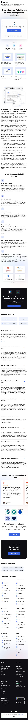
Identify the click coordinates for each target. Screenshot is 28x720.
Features (3, 674)
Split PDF (20, 593)
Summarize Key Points (7, 644)
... (20, 714)
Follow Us (4, 705)
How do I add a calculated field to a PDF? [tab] (10, 428)
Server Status (4, 669)
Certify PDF (20, 639)
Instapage (3, 693)
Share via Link (21, 614)
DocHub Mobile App (5, 685)
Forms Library (4, 673)
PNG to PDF (6, 588)
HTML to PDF (6, 598)
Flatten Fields (21, 590)
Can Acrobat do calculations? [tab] (8, 365)
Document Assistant (6, 637)
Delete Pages (21, 604)
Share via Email (21, 617)
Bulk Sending (6, 627)
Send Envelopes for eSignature (8, 617)
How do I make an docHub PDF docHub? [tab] (9, 399)
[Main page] (4, 2)
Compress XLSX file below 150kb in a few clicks (10, 319)
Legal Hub (18, 669)
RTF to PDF (6, 601)
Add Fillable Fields (22, 588)
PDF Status (20, 622)
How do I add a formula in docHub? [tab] (10, 458)
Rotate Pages (21, 598)
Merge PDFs (20, 596)
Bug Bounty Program (20, 676)
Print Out (20, 655)
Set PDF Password (22, 641)
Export (19, 649)
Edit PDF (20, 583)
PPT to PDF (6, 593)
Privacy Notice (19, 668)
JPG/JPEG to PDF (7, 590)
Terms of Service (19, 666)
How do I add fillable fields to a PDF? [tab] (10, 442)
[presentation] (14, 29)
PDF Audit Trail (21, 636)
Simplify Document (8, 640)
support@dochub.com (5, 700)
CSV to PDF (6, 596)
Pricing (2, 671)
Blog (2, 683)
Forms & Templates (5, 666)
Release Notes (19, 674)
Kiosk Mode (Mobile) (6, 624)
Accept (14, 716)
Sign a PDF (6, 611)
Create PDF (20, 585)
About (17, 665)
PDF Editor (3, 665)
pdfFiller (3, 686)
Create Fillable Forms (21, 628)
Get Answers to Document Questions (7, 649)
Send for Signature (8, 614)
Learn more (14, 534)
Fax (18, 619)
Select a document (14, 30)
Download (20, 652)
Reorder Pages (21, 601)
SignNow (3, 690)
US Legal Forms (4, 688)
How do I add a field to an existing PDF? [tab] (9, 381)
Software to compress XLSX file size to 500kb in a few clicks (10, 323)
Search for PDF (21, 647)
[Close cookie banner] (25, 714)
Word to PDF (6, 583)
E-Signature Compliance (21, 671)
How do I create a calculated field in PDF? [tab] (10, 347)
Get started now (14, 553)
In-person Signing (7, 621)
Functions (3, 676)
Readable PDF (21, 644)
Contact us (3, 341)
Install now (14, 306)
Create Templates (22, 624)
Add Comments (21, 611)
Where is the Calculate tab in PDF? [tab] (10, 416)
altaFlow (3, 691)
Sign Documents (4, 668)
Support (17, 673)
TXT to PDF (6, 585)
